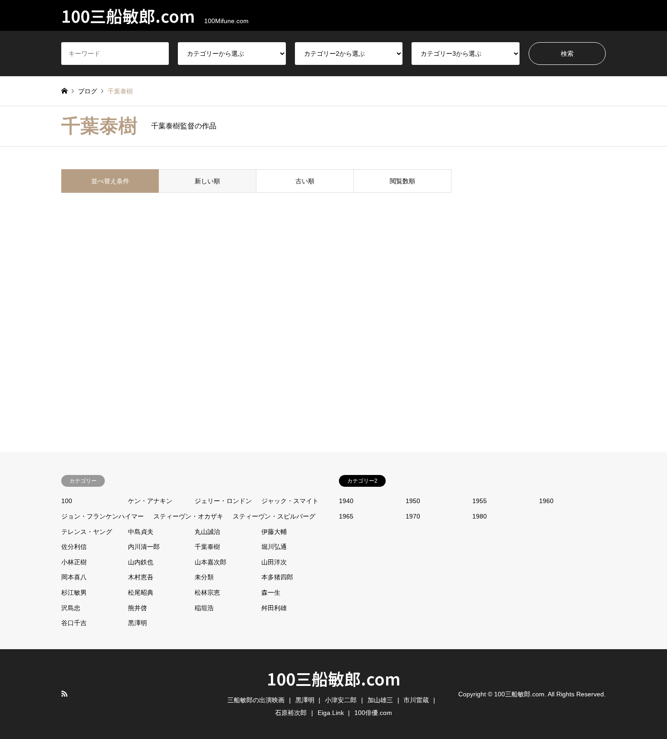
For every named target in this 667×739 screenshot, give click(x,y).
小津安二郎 (341, 700)
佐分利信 (74, 546)
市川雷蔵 (416, 700)
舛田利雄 (274, 608)
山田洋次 (274, 562)
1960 (546, 500)
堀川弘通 (274, 546)
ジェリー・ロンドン (223, 500)
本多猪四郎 (277, 577)
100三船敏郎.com (334, 678)
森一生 (270, 592)
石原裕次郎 (291, 712)
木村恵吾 (140, 577)
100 (66, 500)
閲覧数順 (402, 181)
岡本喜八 (74, 577)
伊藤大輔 (274, 531)
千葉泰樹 (207, 546)
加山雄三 (380, 700)
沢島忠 (70, 608)
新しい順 (207, 181)
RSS (64, 693)
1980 (479, 516)
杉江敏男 (74, 592)
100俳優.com (373, 712)
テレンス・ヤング (86, 531)
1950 (413, 500)
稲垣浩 (204, 608)
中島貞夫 (140, 531)
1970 (413, 516)
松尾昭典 (140, 592)
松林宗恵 (207, 592)
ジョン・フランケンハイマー (102, 516)
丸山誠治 (207, 531)
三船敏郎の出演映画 (255, 700)
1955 (479, 500)
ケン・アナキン (150, 500)
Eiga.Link (331, 712)
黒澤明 (137, 622)
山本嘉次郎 (210, 562)
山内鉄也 (140, 562)
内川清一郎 (144, 546)
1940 (346, 500)
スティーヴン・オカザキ (188, 516)
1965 (346, 516)
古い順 (304, 181)
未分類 (204, 577)
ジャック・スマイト (290, 500)
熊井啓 (137, 608)
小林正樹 (74, 562)
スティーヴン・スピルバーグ (274, 516)
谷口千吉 (74, 622)
